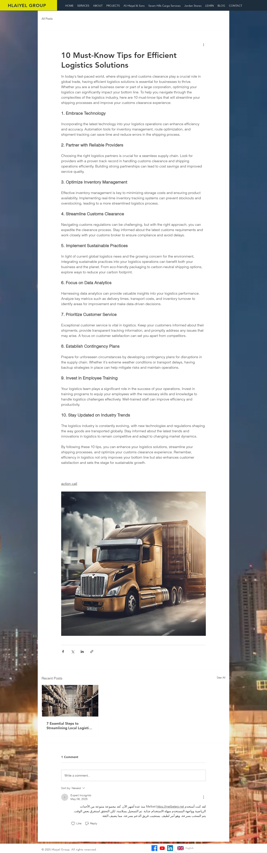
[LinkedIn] (170, 848)
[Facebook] (154, 848)
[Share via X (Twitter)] (72, 651)
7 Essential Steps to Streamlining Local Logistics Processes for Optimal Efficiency (69, 725)
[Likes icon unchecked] (73, 823)
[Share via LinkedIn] (82, 651)
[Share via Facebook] (63, 651)
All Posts (47, 18)
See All (221, 677)
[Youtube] (162, 848)
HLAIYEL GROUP (27, 5)
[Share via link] (92, 651)
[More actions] (203, 44)
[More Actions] (203, 797)
